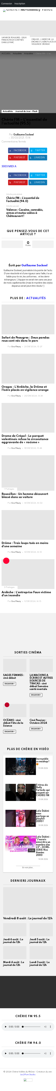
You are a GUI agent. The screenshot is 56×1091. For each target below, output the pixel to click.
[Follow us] (42, 17)
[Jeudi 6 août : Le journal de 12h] (14, 929)
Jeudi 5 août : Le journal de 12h (39, 941)
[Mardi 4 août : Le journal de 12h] (14, 952)
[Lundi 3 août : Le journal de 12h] (41, 952)
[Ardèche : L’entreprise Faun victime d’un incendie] (28, 574)
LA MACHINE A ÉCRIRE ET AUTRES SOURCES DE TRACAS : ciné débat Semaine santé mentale (41, 682)
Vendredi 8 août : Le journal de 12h (27, 918)
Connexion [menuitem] (6, 3)
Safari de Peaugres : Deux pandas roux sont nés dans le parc (14, 40)
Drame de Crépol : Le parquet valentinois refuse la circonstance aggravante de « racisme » (25, 439)
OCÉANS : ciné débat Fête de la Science (13, 723)
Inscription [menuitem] (19, 3)
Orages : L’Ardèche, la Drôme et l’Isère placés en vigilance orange (25, 388)
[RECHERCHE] (47, 17)
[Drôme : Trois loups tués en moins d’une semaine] (28, 525)
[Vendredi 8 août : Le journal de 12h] (28, 901)
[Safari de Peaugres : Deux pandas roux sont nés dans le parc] (15, 27)
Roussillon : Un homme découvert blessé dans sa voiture (25, 496)
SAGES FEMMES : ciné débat (13, 676)
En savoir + (9, 684)
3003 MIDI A (9, 166)
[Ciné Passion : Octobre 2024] (41, 710)
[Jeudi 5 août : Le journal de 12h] (41, 929)
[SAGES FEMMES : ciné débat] (14, 665)
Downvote (43, 244)
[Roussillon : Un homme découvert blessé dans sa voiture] (28, 473)
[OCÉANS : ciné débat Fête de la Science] (14, 710)
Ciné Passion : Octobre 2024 (38, 721)
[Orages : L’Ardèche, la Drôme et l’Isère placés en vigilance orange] (28, 368)
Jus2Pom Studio (27, 1075)
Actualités (36, 298)
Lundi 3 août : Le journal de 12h (39, 963)
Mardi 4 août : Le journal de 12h (13, 963)
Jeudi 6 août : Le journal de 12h (13, 941)
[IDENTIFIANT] (52, 17)
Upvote (12, 244)
